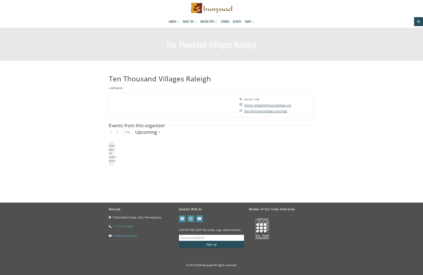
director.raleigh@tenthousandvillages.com (267, 105)
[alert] (111, 153)
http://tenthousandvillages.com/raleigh (265, 111)
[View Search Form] (418, 21)
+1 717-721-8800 (123, 226)
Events (237, 21)
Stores (225, 21)
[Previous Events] (111, 132)
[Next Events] (117, 132)
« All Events (116, 88)
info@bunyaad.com (125, 236)
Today (127, 132)
